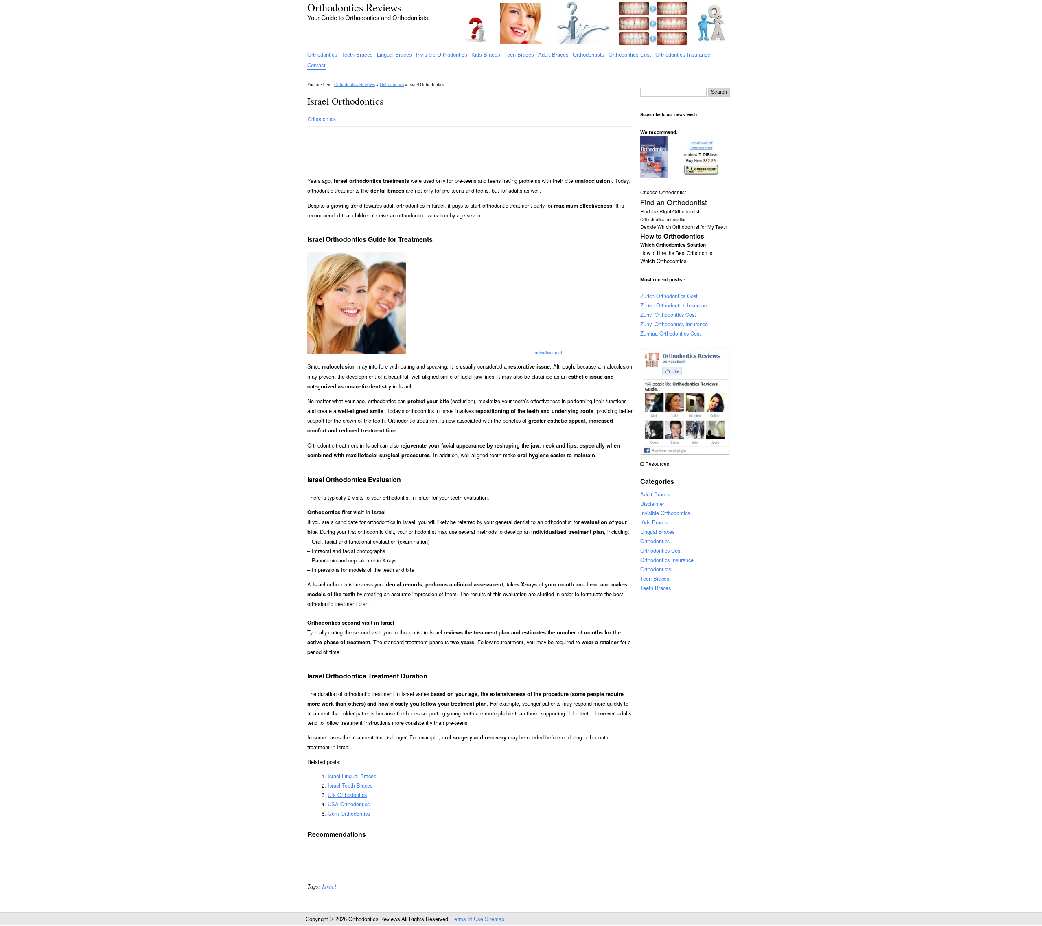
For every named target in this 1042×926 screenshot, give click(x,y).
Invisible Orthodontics (441, 55)
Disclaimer (652, 503)
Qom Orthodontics (349, 813)
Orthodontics (322, 55)
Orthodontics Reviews (354, 7)
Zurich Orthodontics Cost (669, 296)
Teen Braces (519, 55)
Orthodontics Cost (630, 55)
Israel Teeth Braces (350, 785)
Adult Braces (553, 55)
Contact (316, 65)
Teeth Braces (357, 55)
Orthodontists (588, 55)
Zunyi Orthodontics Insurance (674, 324)
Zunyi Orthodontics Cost (668, 314)
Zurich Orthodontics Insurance (674, 305)
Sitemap (494, 919)
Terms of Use (467, 919)
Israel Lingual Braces (352, 776)
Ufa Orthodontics (347, 795)
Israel (329, 886)
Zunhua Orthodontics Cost (670, 333)
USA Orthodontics (349, 804)
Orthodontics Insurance (682, 55)
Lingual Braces (394, 55)
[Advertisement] (455, 148)
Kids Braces (485, 55)
